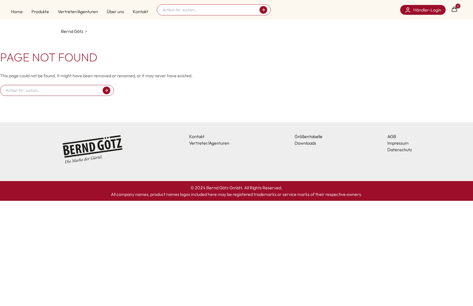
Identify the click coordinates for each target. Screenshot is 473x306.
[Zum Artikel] (263, 10)
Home (17, 11)
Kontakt (140, 11)
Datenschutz (399, 149)
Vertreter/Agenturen (78, 11)
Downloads (305, 143)
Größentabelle (308, 136)
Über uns (115, 11)
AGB (391, 136)
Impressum (398, 143)
